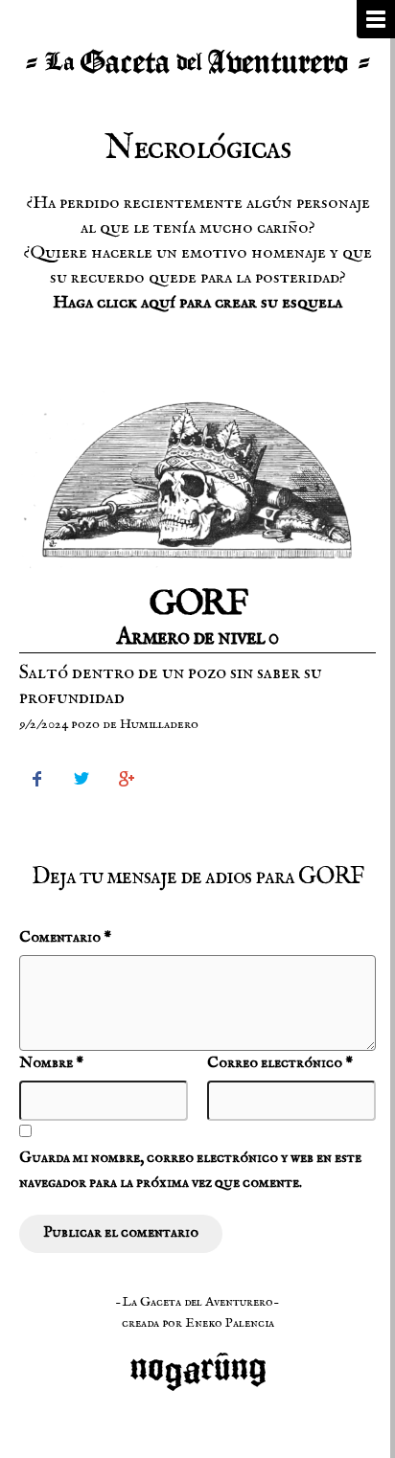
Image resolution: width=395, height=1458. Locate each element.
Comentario (65, 937)
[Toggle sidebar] (376, 19)
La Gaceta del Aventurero (197, 62)
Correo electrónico (280, 1063)
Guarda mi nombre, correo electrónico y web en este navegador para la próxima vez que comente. (190, 1171)
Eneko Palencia (229, 1323)
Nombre (51, 1063)
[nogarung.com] (198, 1361)
